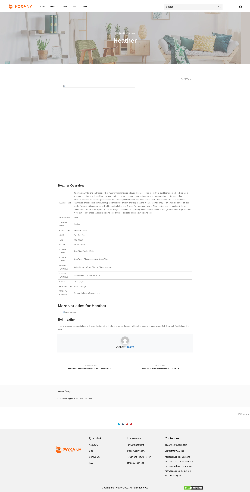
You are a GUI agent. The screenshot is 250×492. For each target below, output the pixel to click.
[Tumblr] (123, 423)
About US (54, 6)
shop (65, 6)
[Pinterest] (131, 423)
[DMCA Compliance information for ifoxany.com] (193, 488)
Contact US (86, 6)
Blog (75, 6)
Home (42, 6)
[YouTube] (127, 423)
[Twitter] (119, 423)
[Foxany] (21, 6)
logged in (71, 398)
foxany (130, 346)
